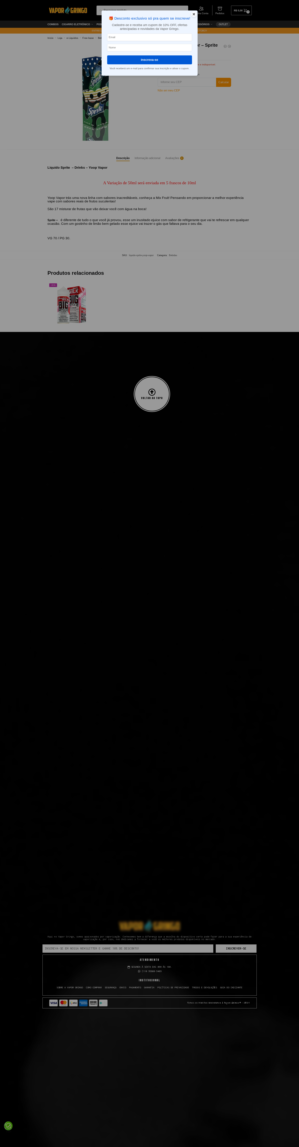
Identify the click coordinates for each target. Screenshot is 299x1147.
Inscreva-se (149, 60)
